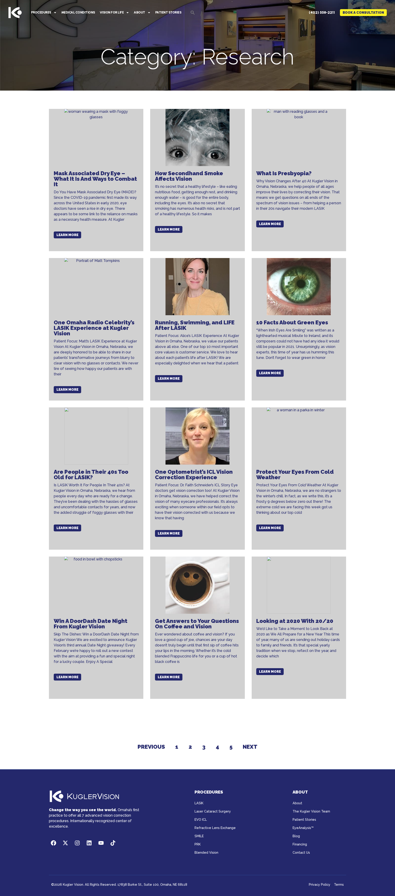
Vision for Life (112, 12)
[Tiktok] (112, 843)
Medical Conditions (78, 12)
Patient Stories (168, 12)
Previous (151, 746)
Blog (296, 836)
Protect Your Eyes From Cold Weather (295, 474)
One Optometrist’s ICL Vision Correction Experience (194, 474)
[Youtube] (101, 843)
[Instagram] (77, 843)
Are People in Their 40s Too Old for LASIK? (91, 474)
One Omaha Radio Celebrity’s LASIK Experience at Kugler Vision (94, 328)
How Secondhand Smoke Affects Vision (189, 176)
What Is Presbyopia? (284, 173)
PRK (198, 844)
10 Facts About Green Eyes (292, 322)
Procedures (41, 12)
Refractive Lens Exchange (215, 828)
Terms (339, 884)
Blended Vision (206, 852)
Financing (300, 844)
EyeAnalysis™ (303, 828)
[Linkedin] (89, 843)
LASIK (199, 803)
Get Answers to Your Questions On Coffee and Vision (197, 624)
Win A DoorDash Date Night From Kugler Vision (90, 624)
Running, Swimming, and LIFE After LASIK (195, 325)
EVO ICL (201, 819)
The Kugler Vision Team (311, 811)
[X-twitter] (65, 843)
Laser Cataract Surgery (213, 811)
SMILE (199, 836)
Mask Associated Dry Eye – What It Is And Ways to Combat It (95, 179)
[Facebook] (53, 843)
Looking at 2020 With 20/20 (294, 621)
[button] (193, 12)
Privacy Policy (319, 884)
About (139, 12)
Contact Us (301, 852)
